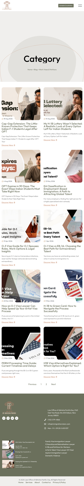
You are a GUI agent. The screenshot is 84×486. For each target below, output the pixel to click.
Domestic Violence (52, 456)
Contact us (46, 482)
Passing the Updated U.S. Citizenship (26, 461)
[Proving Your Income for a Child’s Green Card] (8, 458)
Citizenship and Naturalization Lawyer (60, 444)
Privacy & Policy (59, 482)
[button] (80, 5)
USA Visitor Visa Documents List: (25, 442)
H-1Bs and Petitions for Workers (57, 447)
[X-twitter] (16, 418)
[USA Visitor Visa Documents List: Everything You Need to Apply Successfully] (8, 448)
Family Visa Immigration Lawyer (57, 441)
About (37, 482)
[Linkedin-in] (12, 418)
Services (29, 482)
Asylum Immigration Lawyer (56, 453)
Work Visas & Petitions (48, 69)
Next (53, 384)
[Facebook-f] (8, 418)
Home (20, 482)
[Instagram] (3, 418)
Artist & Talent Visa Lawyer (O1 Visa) (59, 450)
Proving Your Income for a (23, 452)
